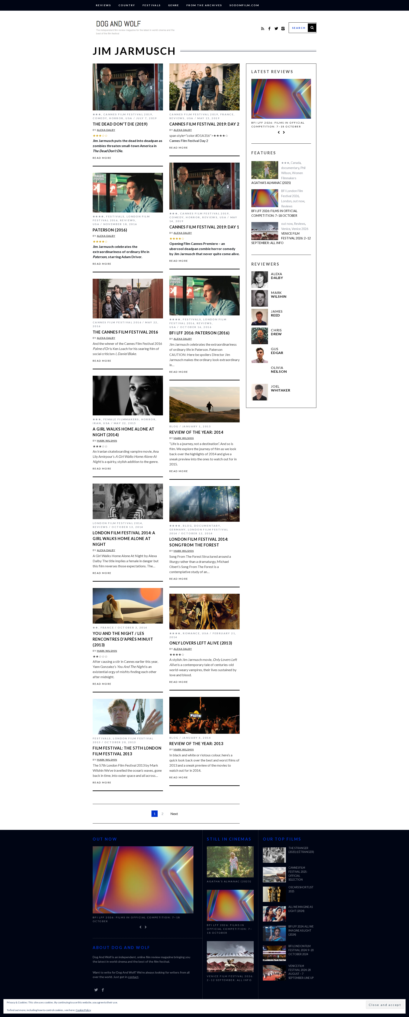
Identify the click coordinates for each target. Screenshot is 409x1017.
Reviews (103, 5)
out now (298, 201)
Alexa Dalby (106, 129)
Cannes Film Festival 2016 (117, 322)
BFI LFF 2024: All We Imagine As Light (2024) (301, 930)
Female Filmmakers (121, 419)
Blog (174, 426)
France (227, 114)
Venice (285, 229)
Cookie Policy (83, 1010)
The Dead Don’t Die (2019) (120, 124)
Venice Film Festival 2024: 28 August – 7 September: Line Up (301, 972)
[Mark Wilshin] (259, 298)
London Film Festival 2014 (117, 523)
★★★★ (98, 216)
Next (174, 814)
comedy (100, 118)
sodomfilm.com (244, 5)
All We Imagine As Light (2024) (300, 909)
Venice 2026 (300, 229)
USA (128, 118)
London (286, 201)
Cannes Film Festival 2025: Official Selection (297, 873)
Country (126, 5)
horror (116, 118)
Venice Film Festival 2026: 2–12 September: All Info (281, 238)
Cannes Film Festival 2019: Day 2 (204, 124)
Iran (97, 423)
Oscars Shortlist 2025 (301, 889)
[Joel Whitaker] (259, 392)
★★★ (97, 114)
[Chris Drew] (259, 336)
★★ (95, 627)
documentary (207, 525)
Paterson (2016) (110, 230)
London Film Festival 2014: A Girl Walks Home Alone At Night (124, 538)
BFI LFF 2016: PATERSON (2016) (199, 333)
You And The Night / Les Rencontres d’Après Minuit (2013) (123, 639)
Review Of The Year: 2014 (196, 432)
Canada (296, 163)
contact (133, 977)
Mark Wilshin (107, 440)
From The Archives (204, 5)
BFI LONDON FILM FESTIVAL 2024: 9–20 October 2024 (301, 950)
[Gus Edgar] (259, 354)
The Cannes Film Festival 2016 (125, 332)
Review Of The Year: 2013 (196, 743)
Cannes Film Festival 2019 (127, 114)
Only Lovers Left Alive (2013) (200, 643)
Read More (102, 158)
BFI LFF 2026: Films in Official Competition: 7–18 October (278, 124)
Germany (177, 529)
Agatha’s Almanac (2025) (271, 183)
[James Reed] (259, 317)
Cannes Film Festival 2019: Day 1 (204, 227)
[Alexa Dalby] (259, 279)
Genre (173, 5)
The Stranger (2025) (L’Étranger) (301, 850)
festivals (152, 5)
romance (191, 633)
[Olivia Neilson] (259, 373)
